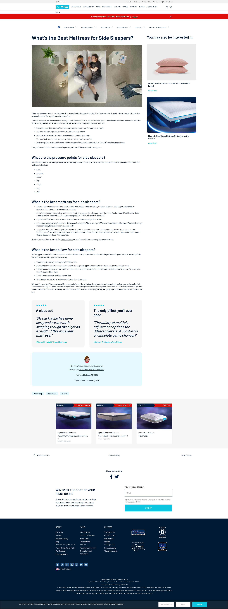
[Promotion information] (130, 16)
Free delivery (108, 538)
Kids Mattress (85, 532)
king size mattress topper (96, 232)
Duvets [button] (125, 7)
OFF (60, 405)
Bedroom (138, 27)
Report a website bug (87, 548)
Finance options (110, 548)
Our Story (59, 532)
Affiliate (83, 545)
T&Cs (135, 17)
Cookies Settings (166, 604)
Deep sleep (37, 393)
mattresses (46, 223)
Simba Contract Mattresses (86, 552)
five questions (66, 239)
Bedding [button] (142, 7)
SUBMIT (148, 508)
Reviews (136, 2)
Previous (43, 455)
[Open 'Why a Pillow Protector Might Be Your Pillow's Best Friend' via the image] (171, 62)
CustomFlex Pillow (45, 284)
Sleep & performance (157, 27)
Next (186, 455)
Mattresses (51, 393)
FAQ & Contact (109, 535)
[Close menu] (171, 17)
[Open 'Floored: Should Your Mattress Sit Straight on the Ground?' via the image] (171, 115)
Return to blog (114, 455)
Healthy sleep (69, 27)
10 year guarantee (110, 551)
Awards (129, 2)
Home (58, 12)
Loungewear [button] (152, 7)
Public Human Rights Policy (65, 548)
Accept (199, 604)
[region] (114, 605)
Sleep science (122, 27)
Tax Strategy (60, 551)
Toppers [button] (133, 7)
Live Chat (169, 2)
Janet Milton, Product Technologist (91, 370)
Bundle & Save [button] (88, 7)
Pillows (64, 393)
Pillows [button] (117, 7)
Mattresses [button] (76, 7)
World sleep (105, 27)
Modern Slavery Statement (65, 545)
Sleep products (87, 27)
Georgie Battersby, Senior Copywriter (88, 366)
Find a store (62, 2)
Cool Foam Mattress (87, 535)
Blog (57, 542)
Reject (183, 604)
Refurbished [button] (107, 7)
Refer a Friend (85, 542)
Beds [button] (98, 7)
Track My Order (109, 532)
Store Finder (84, 538)
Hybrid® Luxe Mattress (67, 432)
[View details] (58, 438)
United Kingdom (65, 569)
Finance (155, 2)
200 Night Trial (109, 545)
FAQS (162, 2)
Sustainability (146, 2)
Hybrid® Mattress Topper (52, 232)
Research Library (62, 538)
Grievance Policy (62, 554)
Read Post (152, 90)
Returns (107, 542)
